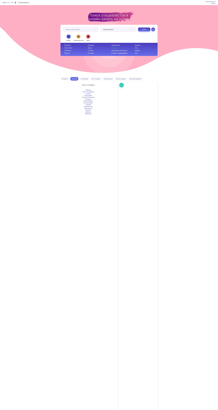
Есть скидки (96, 79)
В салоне (65, 79)
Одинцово (88, 114)
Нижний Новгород (88, 97)
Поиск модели (121, 79)
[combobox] (103, 29)
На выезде (84, 79)
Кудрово (88, 112)
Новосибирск (88, 101)
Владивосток (88, 106)
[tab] (68, 37)
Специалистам (210, 1)
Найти (144, 29)
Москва (88, 90)
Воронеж (88, 99)
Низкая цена (108, 79)
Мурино (88, 110)
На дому (74, 79)
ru (12, 2)
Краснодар (88, 95)
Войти (213, 3)
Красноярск (88, 108)
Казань (88, 93)
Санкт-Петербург (88, 92)
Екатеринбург (88, 103)
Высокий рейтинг (135, 79)
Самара (88, 104)
